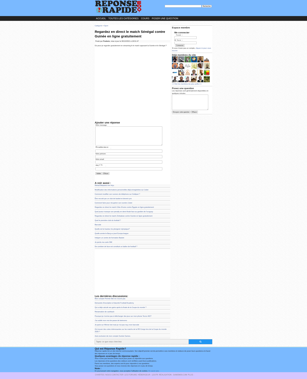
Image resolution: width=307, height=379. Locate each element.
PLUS (190, 375)
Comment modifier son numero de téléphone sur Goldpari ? (117, 194)
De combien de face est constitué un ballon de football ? (116, 246)
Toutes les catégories (123, 18)
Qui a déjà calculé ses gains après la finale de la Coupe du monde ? (120, 307)
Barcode (98, 225)
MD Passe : (178, 40)
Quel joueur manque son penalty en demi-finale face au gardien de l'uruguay (124, 212)
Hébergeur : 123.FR (148, 375)
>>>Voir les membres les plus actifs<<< (187, 84)
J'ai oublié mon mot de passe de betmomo (111, 320)
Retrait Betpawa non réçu (104, 185)
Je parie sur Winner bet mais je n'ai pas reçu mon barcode (117, 325)
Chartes (99, 375)
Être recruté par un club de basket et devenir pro (113, 198)
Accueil (101, 18)
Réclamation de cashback (104, 312)
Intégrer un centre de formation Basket (109, 238)
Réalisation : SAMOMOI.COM (173, 375)
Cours (145, 18)
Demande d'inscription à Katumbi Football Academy (114, 303)
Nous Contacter (114, 375)
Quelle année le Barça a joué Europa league (111, 233)
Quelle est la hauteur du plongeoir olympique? (112, 229)
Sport (106, 26)
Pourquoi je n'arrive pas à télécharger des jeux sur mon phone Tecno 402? (123, 316)
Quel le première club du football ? (108, 220)
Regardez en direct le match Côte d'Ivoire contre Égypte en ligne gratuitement (124, 207)
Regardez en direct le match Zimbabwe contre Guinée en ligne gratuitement (123, 216)
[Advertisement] (132, 66)
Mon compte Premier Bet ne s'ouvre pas (110, 299)
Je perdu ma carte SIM (103, 242)
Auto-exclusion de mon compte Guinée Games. (113, 336)
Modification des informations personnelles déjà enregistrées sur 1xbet (121, 190)
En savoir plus (153, 371)
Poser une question (165, 18)
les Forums (130, 375)
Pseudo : (178, 35)
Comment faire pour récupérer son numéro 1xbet (113, 203)
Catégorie (98, 26)
